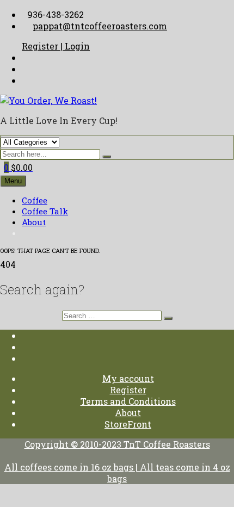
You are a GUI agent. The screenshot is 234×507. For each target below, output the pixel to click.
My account (128, 378)
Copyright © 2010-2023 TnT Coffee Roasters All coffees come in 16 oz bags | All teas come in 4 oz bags (117, 461)
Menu (13, 181)
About (34, 222)
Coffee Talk (45, 211)
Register (128, 389)
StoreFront (127, 424)
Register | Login (56, 46)
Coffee (34, 200)
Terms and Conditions (128, 401)
